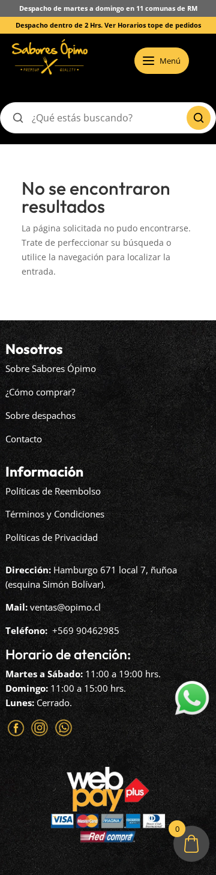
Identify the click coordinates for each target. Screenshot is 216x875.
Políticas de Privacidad (51, 537)
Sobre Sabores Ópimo (50, 368)
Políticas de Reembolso (53, 491)
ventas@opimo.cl (65, 607)
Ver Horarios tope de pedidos (152, 24)
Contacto (23, 439)
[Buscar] (199, 118)
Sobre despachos (40, 415)
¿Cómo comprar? (40, 392)
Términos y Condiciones (54, 514)
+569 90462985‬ (85, 630)
